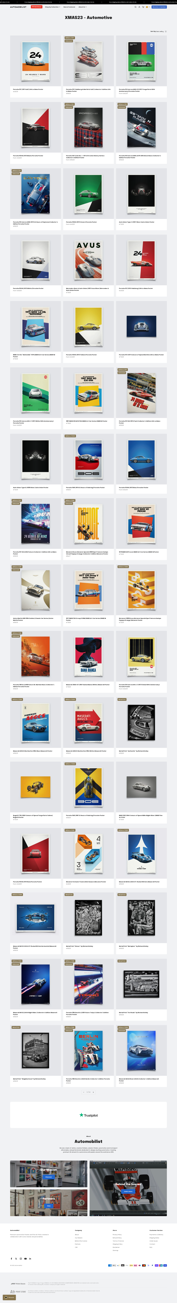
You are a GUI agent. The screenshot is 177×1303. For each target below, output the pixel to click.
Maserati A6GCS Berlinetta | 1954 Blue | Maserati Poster (32, 751)
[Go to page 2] (93, 1092)
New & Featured (69, 7)
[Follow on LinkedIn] (30, 1258)
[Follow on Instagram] (21, 1258)
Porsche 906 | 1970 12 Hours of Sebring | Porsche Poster (85, 487)
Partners (77, 1244)
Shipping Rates (154, 1238)
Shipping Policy (117, 1244)
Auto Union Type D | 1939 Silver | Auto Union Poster (30, 487)
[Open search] (135, 7)
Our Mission (79, 1238)
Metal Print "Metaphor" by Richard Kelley (133, 946)
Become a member (159, 7)
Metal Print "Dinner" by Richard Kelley (79, 946)
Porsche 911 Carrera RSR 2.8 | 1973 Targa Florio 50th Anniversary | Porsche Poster (137, 90)
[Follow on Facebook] (11, 1258)
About (77, 1235)
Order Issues (154, 1241)
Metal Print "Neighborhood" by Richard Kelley (29, 1079)
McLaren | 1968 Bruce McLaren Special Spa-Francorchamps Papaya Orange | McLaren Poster (140, 619)
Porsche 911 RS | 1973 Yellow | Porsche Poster (81, 355)
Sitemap (115, 1250)
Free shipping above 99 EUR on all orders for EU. (36, 2)
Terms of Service (118, 1241)
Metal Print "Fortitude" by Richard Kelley (133, 1012)
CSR (76, 1247)
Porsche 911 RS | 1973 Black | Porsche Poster (28, 156)
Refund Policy (117, 1238)
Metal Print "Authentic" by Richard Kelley (133, 751)
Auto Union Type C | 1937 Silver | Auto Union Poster (136, 222)
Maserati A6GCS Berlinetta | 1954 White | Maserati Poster (86, 751)
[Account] (139, 7)
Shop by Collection (52, 7)
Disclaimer (116, 1247)
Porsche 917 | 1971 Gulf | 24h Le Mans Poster (28, 89)
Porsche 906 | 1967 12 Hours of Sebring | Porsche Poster (85, 815)
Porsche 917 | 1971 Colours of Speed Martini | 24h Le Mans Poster (141, 355)
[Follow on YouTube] (25, 1258)
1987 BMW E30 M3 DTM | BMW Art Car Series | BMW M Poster (86, 421)
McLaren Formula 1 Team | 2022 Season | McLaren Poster (86, 882)
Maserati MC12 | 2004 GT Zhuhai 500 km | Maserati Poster (139, 882)
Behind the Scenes (81, 1241)
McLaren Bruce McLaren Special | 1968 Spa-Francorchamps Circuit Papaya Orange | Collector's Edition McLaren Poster (87, 553)
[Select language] (148, 7)
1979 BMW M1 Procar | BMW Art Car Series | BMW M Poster (139, 552)
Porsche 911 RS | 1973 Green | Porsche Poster (81, 222)
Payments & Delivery (156, 1235)
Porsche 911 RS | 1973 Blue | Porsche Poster (133, 487)
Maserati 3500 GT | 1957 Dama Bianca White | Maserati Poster (88, 685)
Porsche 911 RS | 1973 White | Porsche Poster (28, 288)
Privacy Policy (117, 1235)
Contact (152, 1244)
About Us (82, 7)
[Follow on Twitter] (16, 1258)
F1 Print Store (36, 7)
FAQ (151, 1247)
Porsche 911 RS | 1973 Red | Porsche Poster (27, 882)
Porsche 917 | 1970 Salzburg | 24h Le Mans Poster (136, 288)
